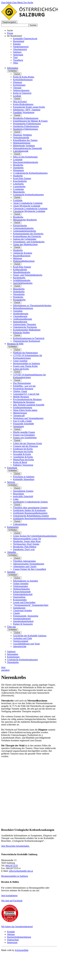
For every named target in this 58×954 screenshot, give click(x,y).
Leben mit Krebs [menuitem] (21, 369)
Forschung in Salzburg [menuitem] (23, 476)
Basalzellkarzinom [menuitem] (21, 255)
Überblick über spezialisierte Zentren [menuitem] (30, 507)
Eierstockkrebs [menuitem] (20, 225)
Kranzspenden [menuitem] (20, 599)
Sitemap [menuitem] (11, 934)
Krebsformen (13, 657)
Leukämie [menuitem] (17, 159)
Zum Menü (17, 2)
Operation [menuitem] (17, 311)
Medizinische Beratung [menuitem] (24, 402)
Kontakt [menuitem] (11, 931)
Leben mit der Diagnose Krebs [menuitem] (27, 443)
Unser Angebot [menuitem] (20, 360)
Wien (15, 63)
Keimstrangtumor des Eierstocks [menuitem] (28, 233)
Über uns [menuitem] (11, 626)
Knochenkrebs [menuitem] (20, 181)
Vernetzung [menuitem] (18, 426)
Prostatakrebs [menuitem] (19, 299)
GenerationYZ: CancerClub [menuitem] (26, 394)
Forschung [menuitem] (12, 467)
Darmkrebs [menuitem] (18, 167)
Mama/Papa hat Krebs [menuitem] (23, 459)
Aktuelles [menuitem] (11, 552)
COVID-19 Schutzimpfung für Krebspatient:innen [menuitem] (27, 356)
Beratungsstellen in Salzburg (14, 876)
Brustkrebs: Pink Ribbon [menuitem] (24, 546)
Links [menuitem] (15, 499)
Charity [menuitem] (16, 613)
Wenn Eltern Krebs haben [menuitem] (25, 410)
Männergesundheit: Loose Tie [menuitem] (27, 538)
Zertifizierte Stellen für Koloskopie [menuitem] (29, 510)
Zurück (17, 74)
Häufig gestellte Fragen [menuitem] (24, 432)
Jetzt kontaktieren (9, 895)
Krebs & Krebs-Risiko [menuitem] (23, 77)
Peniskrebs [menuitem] (18, 297)
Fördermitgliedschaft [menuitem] (22, 594)
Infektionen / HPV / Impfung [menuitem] (26, 109)
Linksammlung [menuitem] (20, 524)
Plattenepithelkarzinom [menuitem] (24, 261)
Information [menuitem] (12, 68)
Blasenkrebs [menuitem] (19, 289)
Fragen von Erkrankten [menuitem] (24, 435)
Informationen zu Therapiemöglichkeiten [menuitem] (32, 305)
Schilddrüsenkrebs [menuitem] (21, 280)
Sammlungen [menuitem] (19, 608)
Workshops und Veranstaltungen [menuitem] (28, 418)
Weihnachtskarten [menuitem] (21, 589)
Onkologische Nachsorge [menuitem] (25, 327)
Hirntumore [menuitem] (18, 170)
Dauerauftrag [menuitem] (19, 597)
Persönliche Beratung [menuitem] (23, 388)
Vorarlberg (18, 60)
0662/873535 (11, 865)
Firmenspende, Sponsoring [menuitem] (25, 616)
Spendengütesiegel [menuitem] (22, 618)
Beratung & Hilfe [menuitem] (15, 343)
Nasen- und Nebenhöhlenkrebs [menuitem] (27, 275)
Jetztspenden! (5, 668)
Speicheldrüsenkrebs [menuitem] (22, 283)
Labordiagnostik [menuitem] (20, 151)
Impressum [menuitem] (12, 942)
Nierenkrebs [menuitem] (19, 294)
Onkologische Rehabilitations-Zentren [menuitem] (31, 515)
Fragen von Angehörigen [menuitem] (25, 437)
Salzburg (17, 52)
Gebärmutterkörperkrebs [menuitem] (24, 231)
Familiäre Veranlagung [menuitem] (23, 112)
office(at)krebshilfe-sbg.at (21, 871)
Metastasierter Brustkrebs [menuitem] (25, 219)
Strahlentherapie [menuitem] (20, 313)
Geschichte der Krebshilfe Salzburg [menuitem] (29, 635)
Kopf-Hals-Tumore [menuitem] (22, 178)
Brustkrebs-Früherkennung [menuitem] (25, 118)
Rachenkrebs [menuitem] (19, 277)
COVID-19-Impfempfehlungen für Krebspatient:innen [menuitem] (29, 376)
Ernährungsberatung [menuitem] (22, 407)
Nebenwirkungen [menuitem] (21, 90)
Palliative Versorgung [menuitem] (23, 465)
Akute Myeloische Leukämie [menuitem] (26, 206)
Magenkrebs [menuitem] (19, 192)
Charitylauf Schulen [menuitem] (22, 610)
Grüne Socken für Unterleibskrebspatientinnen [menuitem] (35, 536)
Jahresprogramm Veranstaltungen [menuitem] (28, 563)
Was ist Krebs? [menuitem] (20, 101)
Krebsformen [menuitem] (19, 85)
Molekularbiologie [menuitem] (21, 143)
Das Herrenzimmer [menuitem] (22, 383)
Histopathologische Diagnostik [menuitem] (27, 148)
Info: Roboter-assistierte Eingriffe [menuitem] (28, 404)
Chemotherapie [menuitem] (20, 316)
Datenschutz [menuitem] (13, 939)
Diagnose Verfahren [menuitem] (22, 135)
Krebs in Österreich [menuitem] (22, 93)
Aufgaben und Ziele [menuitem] (22, 638)
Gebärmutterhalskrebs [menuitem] (23, 228)
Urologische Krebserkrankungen (22, 659)
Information (12, 654)
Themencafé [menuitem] (19, 415)
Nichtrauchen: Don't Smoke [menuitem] (26, 544)
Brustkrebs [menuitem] (18, 165)
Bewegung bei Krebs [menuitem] (23, 451)
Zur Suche (28, 2)
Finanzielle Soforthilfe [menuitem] (23, 423)
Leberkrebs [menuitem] (18, 184)
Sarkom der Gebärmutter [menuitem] (24, 239)
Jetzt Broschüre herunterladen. (15, 846)
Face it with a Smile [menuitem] (22, 421)
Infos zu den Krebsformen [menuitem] (25, 157)
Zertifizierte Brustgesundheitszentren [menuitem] (30, 513)
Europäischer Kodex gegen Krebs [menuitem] (29, 107)
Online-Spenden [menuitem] (20, 583)
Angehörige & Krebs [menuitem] (23, 457)
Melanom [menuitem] (17, 258)
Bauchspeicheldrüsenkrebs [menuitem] (25, 162)
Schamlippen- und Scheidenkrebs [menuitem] (28, 241)
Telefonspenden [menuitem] (20, 586)
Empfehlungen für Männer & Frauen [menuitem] (30, 121)
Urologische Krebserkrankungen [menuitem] (28, 194)
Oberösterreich (20, 49)
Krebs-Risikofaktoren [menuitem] (23, 104)
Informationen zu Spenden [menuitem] (25, 581)
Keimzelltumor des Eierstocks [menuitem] (27, 236)
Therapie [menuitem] (17, 87)
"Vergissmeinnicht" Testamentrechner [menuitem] (30, 605)
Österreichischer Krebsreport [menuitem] (26, 341)
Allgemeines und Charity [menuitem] (25, 566)
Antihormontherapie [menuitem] (22, 319)
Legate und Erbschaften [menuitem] (24, 602)
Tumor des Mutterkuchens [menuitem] (25, 244)
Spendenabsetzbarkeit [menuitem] (23, 621)
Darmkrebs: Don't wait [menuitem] (24, 549)
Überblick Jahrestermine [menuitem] (24, 561)
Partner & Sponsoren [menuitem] (23, 624)
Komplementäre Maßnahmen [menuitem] (26, 329)
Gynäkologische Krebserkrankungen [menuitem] (30, 173)
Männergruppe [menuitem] (20, 413)
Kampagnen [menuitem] (13, 527)
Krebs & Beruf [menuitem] (20, 462)
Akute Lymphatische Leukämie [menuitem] (28, 203)
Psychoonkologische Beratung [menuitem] (27, 399)
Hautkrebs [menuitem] (18, 175)
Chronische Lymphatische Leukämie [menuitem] (30, 208)
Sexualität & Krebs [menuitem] (22, 454)
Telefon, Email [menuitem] (20, 391)
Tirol (15, 57)
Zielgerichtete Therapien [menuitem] (24, 324)
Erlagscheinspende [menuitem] (22, 591)
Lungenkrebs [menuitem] (19, 186)
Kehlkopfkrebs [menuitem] (20, 269)
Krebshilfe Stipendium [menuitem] (23, 479)
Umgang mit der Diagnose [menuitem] (25, 446)
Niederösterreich (21, 46)
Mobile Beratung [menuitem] (21, 396)
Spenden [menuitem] (11, 572)
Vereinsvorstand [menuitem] (20, 641)
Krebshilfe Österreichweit (25, 38)
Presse (10, 33)
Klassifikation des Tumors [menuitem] (25, 140)
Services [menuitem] (11, 482)
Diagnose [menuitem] (17, 82)
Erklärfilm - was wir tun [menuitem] (24, 386)
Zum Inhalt (6, 2)
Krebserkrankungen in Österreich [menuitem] (28, 338)
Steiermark (18, 54)
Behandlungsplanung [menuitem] (23, 308)
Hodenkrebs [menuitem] (19, 291)
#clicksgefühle (21, 950)
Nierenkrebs (13, 662)
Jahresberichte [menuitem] (19, 646)
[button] (9, 22)
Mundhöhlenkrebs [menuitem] (21, 272)
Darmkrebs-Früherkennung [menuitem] (26, 126)
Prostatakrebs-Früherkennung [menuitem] (27, 123)
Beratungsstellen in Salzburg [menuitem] (26, 363)
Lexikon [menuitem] (17, 95)
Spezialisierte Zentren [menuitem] (23, 491)
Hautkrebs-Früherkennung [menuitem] (25, 129)
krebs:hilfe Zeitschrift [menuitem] (23, 496)
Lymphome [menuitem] (18, 189)
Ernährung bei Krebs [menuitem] (23, 449)
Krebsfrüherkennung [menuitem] (23, 79)
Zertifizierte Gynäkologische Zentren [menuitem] (30, 502)
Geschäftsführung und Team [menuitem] (26, 643)
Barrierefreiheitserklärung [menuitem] (19, 937)
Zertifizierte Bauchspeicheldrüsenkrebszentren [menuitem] (34, 518)
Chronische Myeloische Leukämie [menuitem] (29, 211)
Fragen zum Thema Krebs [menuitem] (25, 366)
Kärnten (17, 44)
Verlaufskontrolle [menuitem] (21, 137)
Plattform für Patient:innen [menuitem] (25, 352)
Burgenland (18, 41)
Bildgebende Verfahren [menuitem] (24, 145)
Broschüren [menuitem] (18, 493)
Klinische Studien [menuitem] (21, 332)
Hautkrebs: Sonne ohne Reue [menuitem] (27, 541)
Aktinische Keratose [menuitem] (22, 253)
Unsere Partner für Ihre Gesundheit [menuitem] (29, 569)
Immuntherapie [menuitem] (20, 321)
